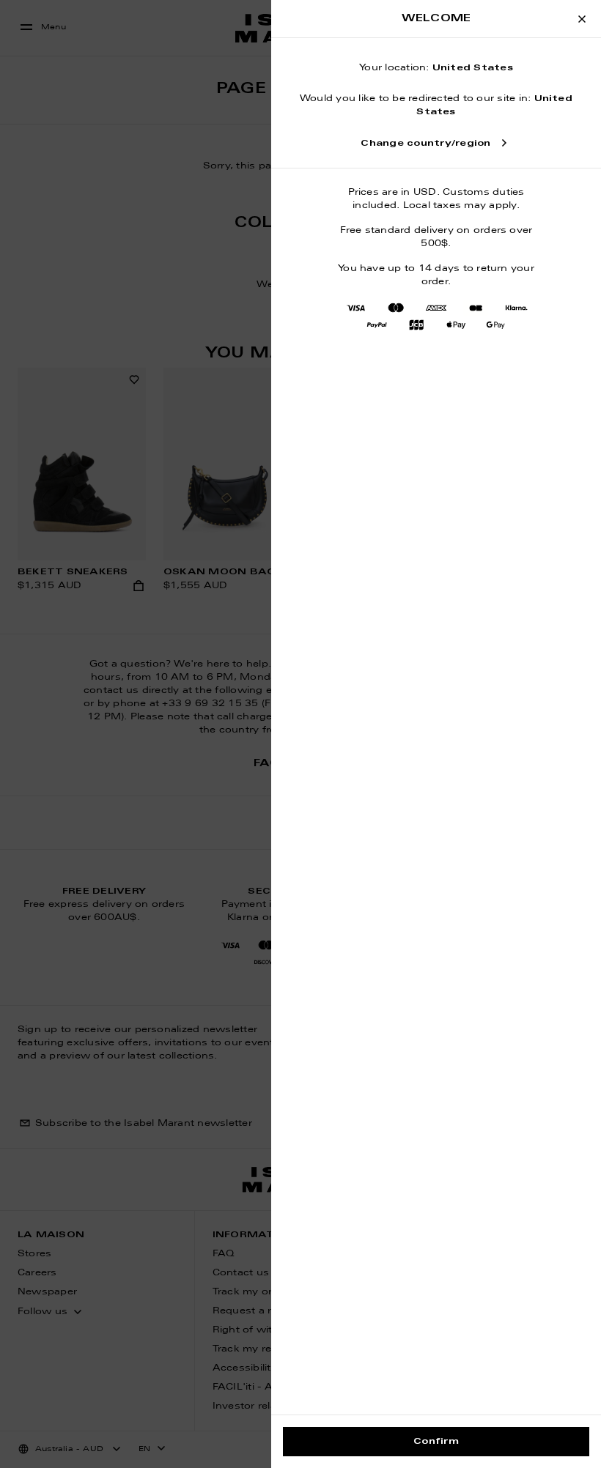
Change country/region (425, 143)
